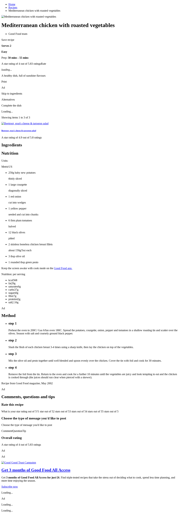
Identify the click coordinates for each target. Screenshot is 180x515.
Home (11, 4)
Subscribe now (9, 486)
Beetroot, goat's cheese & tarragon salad (18, 130)
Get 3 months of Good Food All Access (35, 470)
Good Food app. (63, 268)
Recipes (12, 7)
